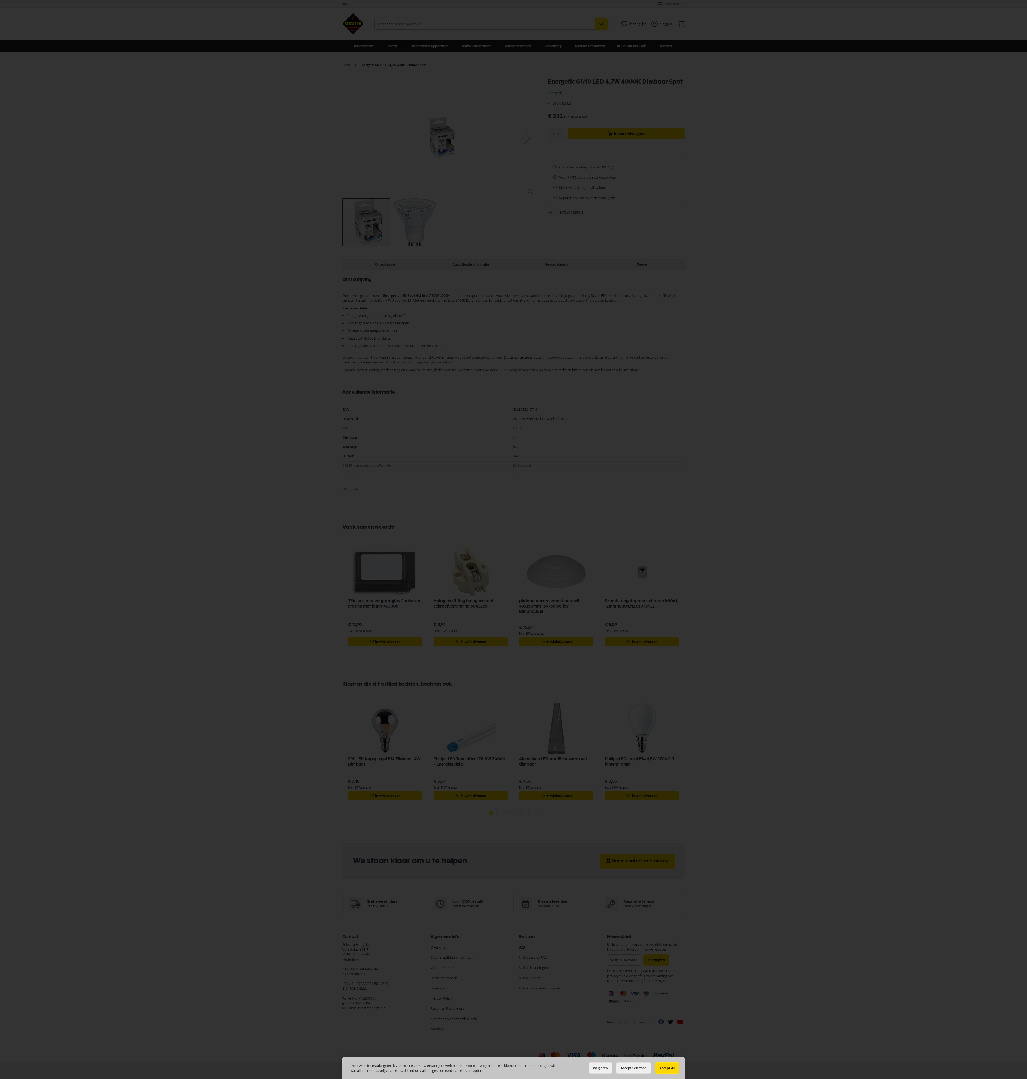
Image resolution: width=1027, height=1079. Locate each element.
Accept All (667, 1068)
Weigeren (600, 1068)
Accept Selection (633, 1068)
